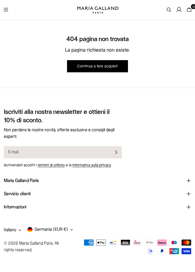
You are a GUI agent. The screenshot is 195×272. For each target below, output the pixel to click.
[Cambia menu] (6, 10)
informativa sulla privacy (91, 165)
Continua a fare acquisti (97, 66)
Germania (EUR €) (51, 229)
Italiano (10, 230)
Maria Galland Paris (36, 243)
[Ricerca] (169, 10)
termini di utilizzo (51, 165)
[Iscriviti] (116, 152)
